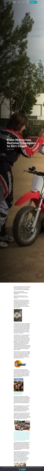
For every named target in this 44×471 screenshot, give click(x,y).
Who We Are (27, 2)
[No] (42, 468)
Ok (19, 469)
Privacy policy (23, 469)
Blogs (19, 2)
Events (23, 2)
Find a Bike (9, 2)
